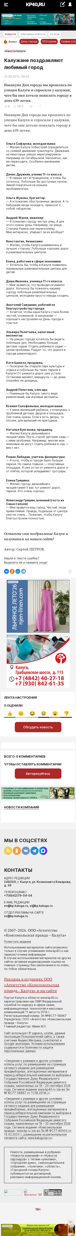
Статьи (54, 34)
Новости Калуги (15, 51)
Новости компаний (21, 807)
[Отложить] (31, 106)
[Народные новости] (62, 4)
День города (29, 41)
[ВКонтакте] (6, 571)
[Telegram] (23, 571)
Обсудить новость (38, 727)
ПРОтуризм (49, 41)
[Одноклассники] (12, 571)
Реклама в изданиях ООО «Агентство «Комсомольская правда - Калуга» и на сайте (31, 985)
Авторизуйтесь (38, 774)
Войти (70, 4)
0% (9, 713)
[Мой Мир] (17, 571)
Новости (10, 34)
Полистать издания (17, 941)
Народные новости (33, 34)
